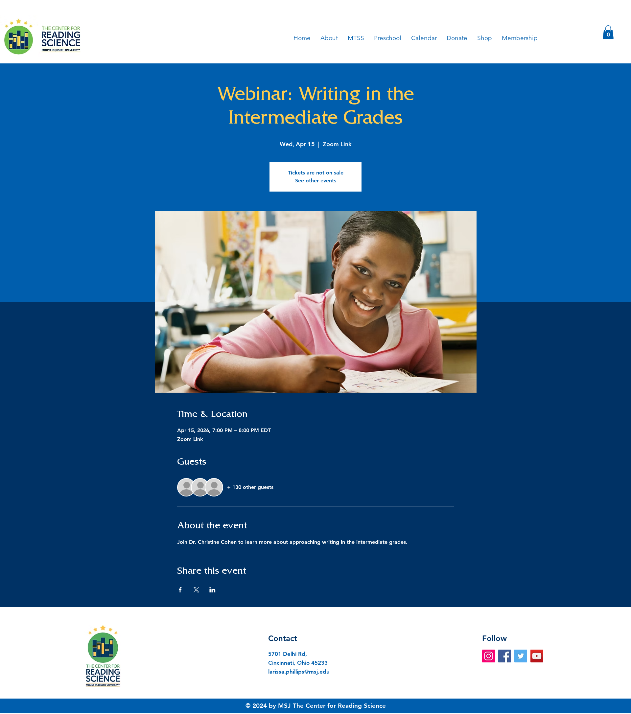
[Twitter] (520, 656)
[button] (608, 32)
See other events (315, 180)
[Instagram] (488, 656)
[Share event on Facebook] (180, 589)
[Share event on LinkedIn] (212, 589)
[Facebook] (504, 656)
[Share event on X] (196, 589)
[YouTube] (536, 656)
